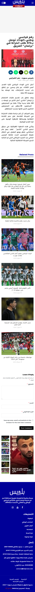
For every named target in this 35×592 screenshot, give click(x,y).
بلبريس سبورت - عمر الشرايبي (21, 78)
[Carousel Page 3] (5, 451)
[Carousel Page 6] (5, 471)
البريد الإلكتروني (27, 412)
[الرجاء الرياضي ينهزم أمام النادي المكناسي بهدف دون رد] (17, 239)
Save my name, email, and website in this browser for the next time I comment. (17, 421)
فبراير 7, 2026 (16, 327)
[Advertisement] (17, 146)
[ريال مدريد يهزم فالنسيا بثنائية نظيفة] (17, 207)
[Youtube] (17, 507)
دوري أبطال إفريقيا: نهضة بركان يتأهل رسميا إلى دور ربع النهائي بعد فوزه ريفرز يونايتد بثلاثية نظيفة (17, 186)
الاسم (31, 403)
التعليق (30, 384)
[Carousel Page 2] (5, 445)
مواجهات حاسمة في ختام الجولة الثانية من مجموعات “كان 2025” (18, 358)
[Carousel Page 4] (5, 458)
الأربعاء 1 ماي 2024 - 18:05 (26, 80)
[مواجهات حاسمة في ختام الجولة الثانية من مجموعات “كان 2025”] (17, 343)
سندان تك (8, 588)
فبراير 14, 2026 (16, 191)
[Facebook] (22, 507)
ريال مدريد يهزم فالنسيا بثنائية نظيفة (17, 221)
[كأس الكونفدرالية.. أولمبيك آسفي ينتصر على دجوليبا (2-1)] (17, 274)
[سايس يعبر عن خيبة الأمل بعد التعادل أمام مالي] (22, 455)
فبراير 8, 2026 (16, 224)
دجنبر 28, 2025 (16, 362)
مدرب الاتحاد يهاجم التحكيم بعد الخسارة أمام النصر (17, 323)
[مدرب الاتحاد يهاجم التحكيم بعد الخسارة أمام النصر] (17, 309)
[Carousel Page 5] (5, 464)
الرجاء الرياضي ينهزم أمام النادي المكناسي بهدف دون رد (17, 254)
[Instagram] (13, 507)
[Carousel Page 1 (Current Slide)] (5, 438)
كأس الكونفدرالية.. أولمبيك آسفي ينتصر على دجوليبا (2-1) (17, 289)
